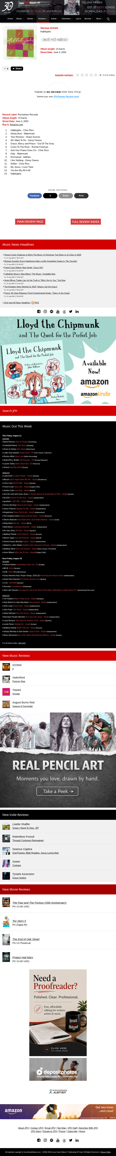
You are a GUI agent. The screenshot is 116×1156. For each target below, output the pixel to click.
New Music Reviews (16, 656)
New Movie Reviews (16, 889)
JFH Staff (72, 1128)
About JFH (23, 1128)
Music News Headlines (18, 244)
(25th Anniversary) (39, 902)
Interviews (66, 18)
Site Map (61, 1128)
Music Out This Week (17, 426)
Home (9, 18)
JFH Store (36, 1131)
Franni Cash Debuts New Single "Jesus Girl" (23, 267)
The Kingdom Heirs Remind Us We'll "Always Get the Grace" (31, 287)
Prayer (62, 1131)
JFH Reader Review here (66, 96)
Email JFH (50, 1128)
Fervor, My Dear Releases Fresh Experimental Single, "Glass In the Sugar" (37, 293)
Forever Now (18, 681)
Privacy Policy (105, 1152)
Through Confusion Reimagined (28, 840)
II (13, 669)
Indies (53, 18)
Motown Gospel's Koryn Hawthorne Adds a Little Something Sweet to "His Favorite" (40, 261)
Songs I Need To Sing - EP (25, 828)
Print (81, 196)
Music (19, 18)
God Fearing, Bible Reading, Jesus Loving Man (35, 853)
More (98, 18)
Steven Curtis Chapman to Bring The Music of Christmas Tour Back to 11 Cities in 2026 (42, 255)
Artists (30, 18)
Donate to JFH (50, 1131)
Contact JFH (37, 1128)
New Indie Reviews (15, 815)
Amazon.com (16, 124)
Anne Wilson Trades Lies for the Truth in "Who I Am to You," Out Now (34, 280)
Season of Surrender (22, 706)
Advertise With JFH (88, 1128)
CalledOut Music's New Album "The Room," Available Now (29, 274)
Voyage (16, 694)
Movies (88, 18)
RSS (37, 303)
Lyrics (78, 18)
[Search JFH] (108, 19)
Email (65, 196)
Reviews (42, 18)
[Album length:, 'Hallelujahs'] (20, 42)
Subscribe (72, 1131)
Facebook (34, 196)
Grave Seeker (19, 878)
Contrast (16, 865)
